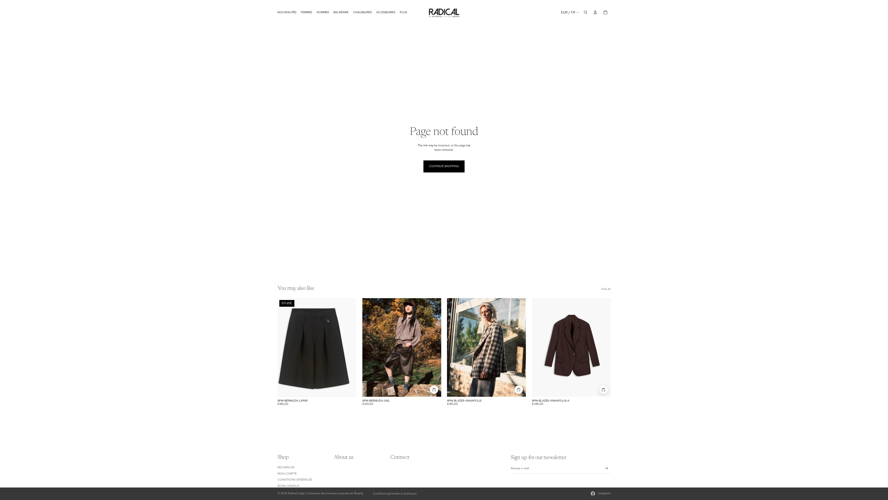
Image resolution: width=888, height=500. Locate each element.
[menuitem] (403, 12)
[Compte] (595, 12)
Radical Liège (296, 493)
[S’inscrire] (606, 468)
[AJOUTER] (434, 389)
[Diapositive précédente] (369, 347)
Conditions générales (295, 479)
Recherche (286, 467)
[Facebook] (593, 493)
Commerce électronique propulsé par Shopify (334, 493)
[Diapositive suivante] (434, 347)
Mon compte (287, 473)
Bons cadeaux (288, 486)
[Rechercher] (585, 12)
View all (605, 289)
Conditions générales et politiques (394, 493)
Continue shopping (444, 166)
